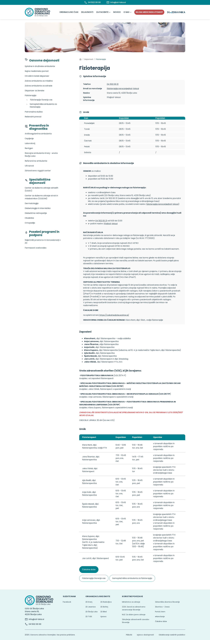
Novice (117, 12)
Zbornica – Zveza (162, 607)
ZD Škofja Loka (91, 611)
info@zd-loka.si (36, 619)
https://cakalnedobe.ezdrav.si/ (114, 315)
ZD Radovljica (106, 602)
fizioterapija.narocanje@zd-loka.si (123, 88)
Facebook (67, 602)
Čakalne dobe (89, 569)
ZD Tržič (88, 616)
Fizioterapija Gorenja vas (93, 578)
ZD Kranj (88, 602)
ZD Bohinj (104, 607)
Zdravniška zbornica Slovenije (167, 602)
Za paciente (102, 12)
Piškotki (129, 635)
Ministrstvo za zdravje (131, 602)
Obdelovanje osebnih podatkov (172, 635)
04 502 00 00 (35, 624)
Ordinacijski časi (68, 12)
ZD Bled (103, 611)
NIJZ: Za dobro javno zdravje (133, 614)
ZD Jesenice (90, 607)
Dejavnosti (87, 12)
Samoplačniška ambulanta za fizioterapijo (132, 578)
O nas (126, 12)
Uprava (103, 616)
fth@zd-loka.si (111, 223)
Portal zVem (160, 611)
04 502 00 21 (112, 84)
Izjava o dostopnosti (145, 635)
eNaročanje (160, 616)
